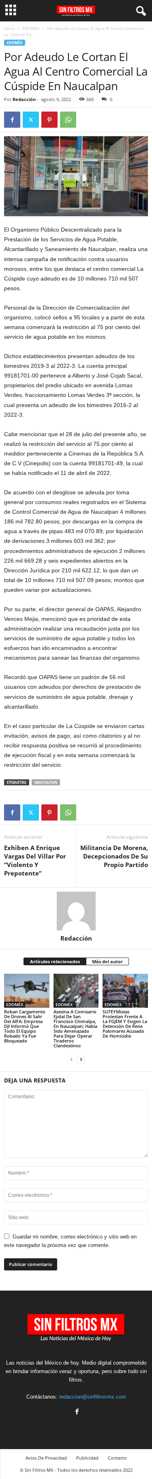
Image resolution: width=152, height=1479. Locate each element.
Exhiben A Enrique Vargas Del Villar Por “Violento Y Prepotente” (35, 860)
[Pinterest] (49, 120)
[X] (31, 120)
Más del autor (107, 961)
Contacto (117, 1458)
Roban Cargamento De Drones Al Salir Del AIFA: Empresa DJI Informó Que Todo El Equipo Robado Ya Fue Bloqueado (24, 1026)
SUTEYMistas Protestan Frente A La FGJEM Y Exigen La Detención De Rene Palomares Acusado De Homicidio (125, 1024)
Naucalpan (45, 782)
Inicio (9, 28)
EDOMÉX (30, 28)
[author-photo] (76, 911)
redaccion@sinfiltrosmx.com (92, 1397)
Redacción (24, 99)
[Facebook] (12, 120)
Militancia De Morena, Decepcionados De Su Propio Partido (114, 856)
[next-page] (81, 1059)
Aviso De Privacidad (46, 1458)
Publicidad (87, 1458)
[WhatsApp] (68, 120)
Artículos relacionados (55, 961)
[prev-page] (71, 1059)
